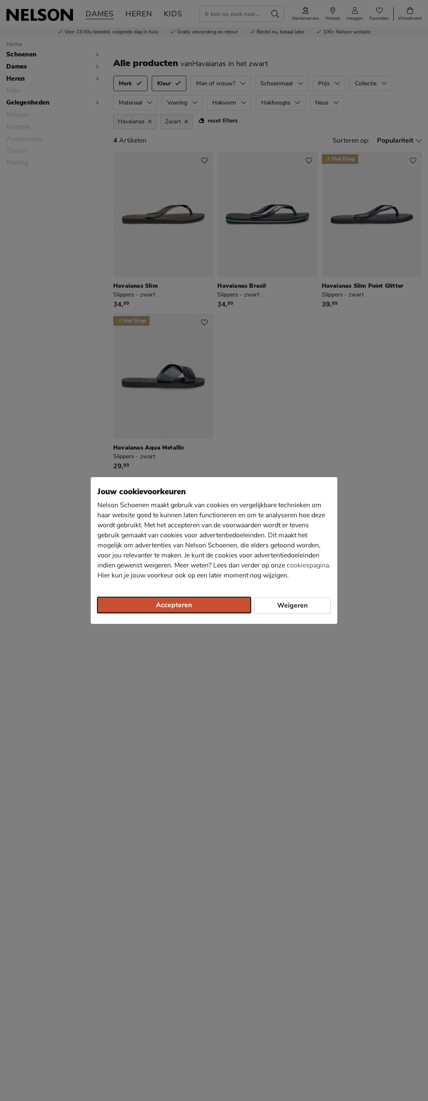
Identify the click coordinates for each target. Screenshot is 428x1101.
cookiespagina (308, 565)
